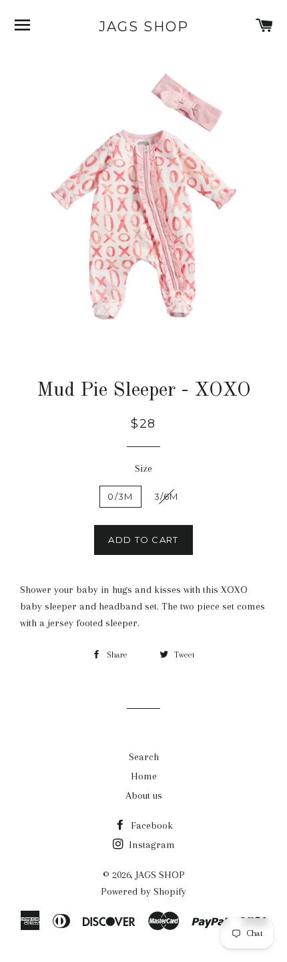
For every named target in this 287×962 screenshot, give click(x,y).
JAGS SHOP (144, 27)
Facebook (150, 825)
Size (143, 468)
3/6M (166, 496)
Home (144, 776)
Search (144, 757)
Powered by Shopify (143, 891)
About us (143, 795)
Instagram (150, 845)
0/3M (120, 496)
